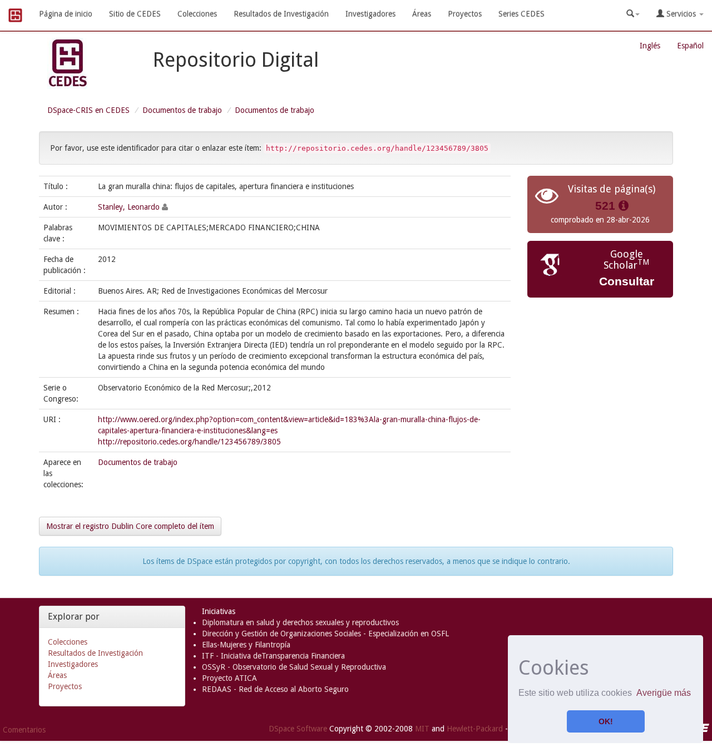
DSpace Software (298, 728)
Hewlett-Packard (475, 728)
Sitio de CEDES (135, 13)
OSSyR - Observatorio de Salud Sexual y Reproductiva (294, 666)
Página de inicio (65, 13)
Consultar (626, 281)
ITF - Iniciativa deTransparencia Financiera (273, 655)
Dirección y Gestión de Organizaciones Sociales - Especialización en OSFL (325, 633)
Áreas (421, 13)
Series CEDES (521, 13)
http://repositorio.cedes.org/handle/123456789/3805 (189, 441)
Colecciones (197, 13)
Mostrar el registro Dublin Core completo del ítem (130, 526)
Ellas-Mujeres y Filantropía (246, 644)
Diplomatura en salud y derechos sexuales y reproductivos (300, 622)
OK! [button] (606, 721)
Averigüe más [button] (663, 692)
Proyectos (465, 13)
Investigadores (370, 13)
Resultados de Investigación (281, 13)
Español (690, 45)
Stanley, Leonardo (129, 206)
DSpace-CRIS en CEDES (88, 110)
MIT (422, 728)
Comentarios (24, 729)
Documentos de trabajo (182, 110)
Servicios (681, 13)
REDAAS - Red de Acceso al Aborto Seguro (275, 689)
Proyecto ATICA (229, 678)
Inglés (650, 45)
